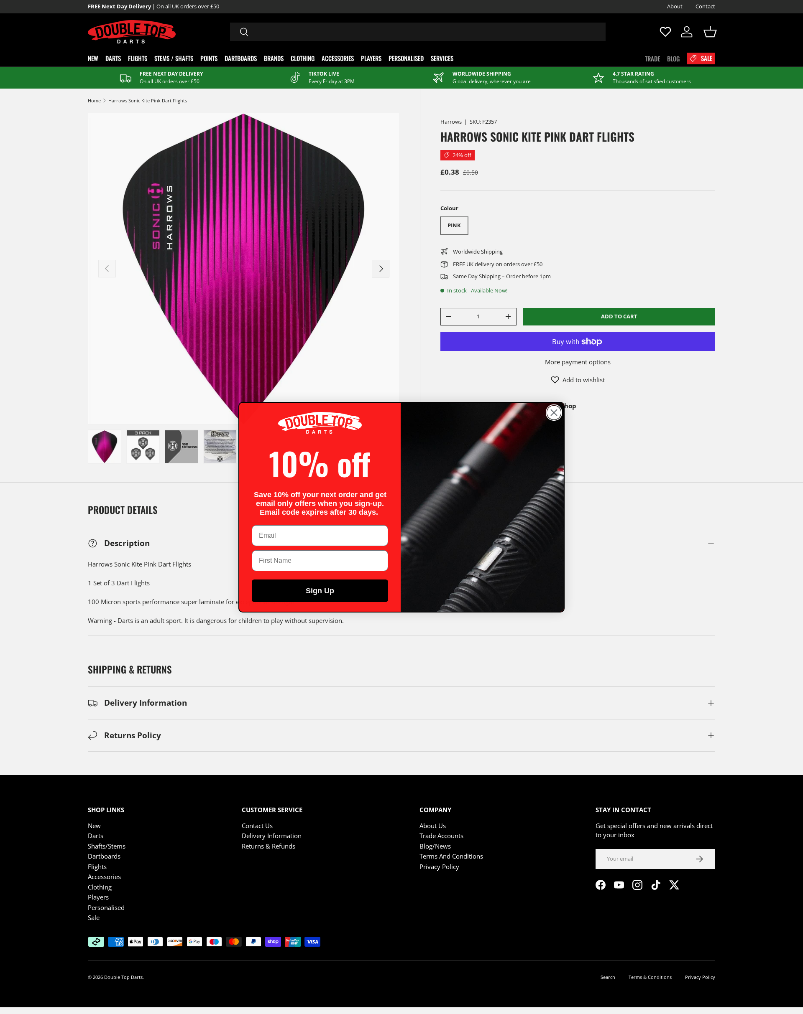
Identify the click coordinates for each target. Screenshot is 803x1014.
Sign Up (320, 591)
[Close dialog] (554, 412)
